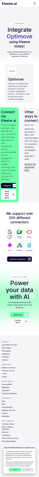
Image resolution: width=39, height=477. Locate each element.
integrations (19, 23)
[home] (9, 3)
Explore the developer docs (30, 167)
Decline (27, 469)
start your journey (19, 277)
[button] (34, 3)
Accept (15, 469)
